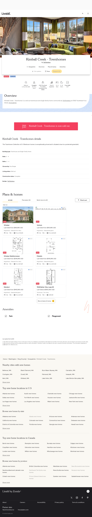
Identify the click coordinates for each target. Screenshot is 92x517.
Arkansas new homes (78, 416)
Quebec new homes (59, 476)
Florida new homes (35, 424)
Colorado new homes (36, 420)
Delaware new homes (78, 420)
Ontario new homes (9, 476)
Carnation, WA (70, 370)
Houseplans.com (23, 510)
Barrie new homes (8, 443)
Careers (22, 502)
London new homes (9, 451)
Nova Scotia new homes (61, 470)
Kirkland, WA (25, 378)
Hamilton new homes (54, 447)
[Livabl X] (71, 497)
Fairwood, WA (46, 374)
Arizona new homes (55, 416)
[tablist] (26, 200)
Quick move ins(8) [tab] (42, 200)
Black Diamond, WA (27, 370)
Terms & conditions (78, 502)
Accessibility (41, 502)
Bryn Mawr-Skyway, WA (49, 370)
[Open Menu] (88, 13)
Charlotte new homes (54, 393)
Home (5, 359)
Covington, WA (7, 374)
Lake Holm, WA (47, 378)
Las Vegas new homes (10, 401)
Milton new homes (31, 451)
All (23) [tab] (10, 200)
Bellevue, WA (7, 370)
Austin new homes (30, 393)
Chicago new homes (75, 393)
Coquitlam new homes (10, 447)
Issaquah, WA (70, 374)
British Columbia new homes (38, 466)
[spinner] (82, 13)
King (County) (22, 359)
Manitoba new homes (60, 466)
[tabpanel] (46, 254)
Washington (12, 359)
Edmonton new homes (32, 447)
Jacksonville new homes (77, 397)
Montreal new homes (77, 451)
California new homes (10, 420)
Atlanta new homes (9, 393)
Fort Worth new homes (31, 397)
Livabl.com (5, 344)
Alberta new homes (9, 466)
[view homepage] (6, 13)
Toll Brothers (46, 62)
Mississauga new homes (55, 451)
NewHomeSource (8, 510)
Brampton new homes (32, 443)
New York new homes (76, 401)
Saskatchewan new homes (80, 476)
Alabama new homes (9, 416)
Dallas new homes (8, 397)
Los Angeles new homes (32, 401)
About (4, 502)
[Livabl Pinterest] (87, 497)
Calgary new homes (76, 443)
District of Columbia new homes (13, 424)
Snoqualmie (12, 103)
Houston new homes (54, 397)
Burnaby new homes (53, 443)
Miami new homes (53, 401)
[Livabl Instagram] (77, 497)
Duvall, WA (24, 374)
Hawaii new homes (77, 424)
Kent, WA (5, 378)
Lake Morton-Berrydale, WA (75, 378)
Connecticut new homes (57, 420)
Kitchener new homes (77, 447)
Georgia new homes (55, 424)
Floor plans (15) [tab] (26, 200)
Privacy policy (59, 502)
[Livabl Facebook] (82, 497)
